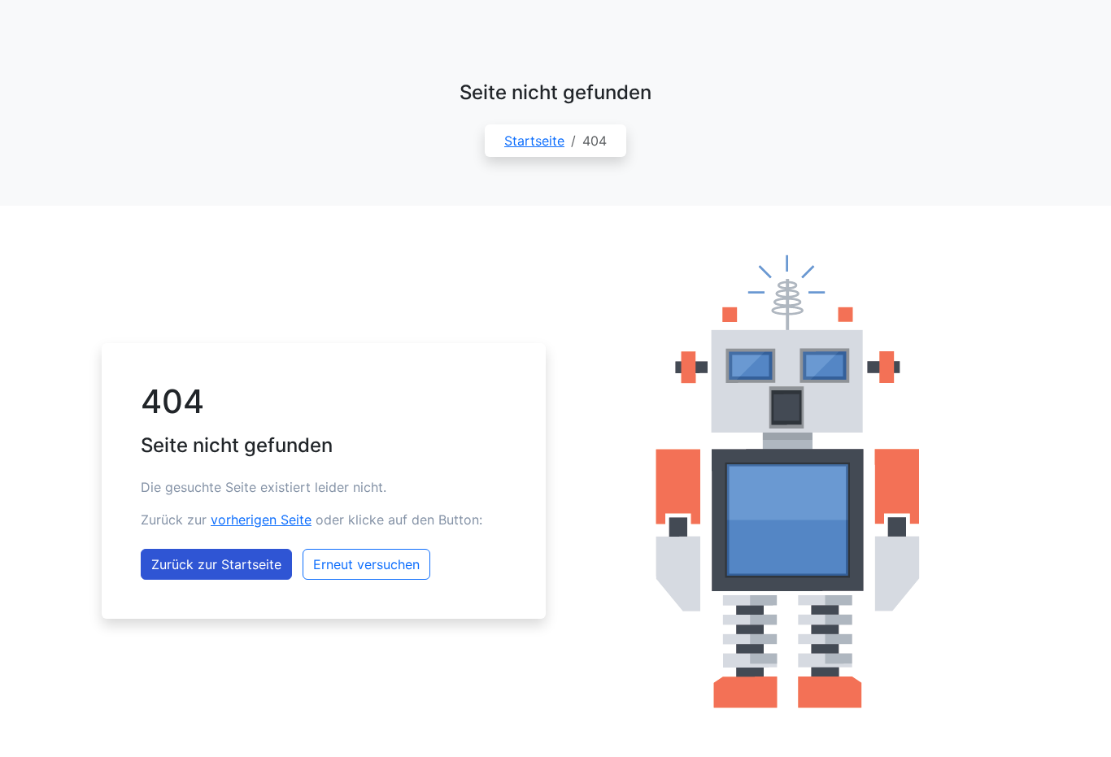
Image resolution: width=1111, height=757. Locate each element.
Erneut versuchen (366, 564)
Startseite (534, 141)
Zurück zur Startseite (216, 564)
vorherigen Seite (261, 519)
